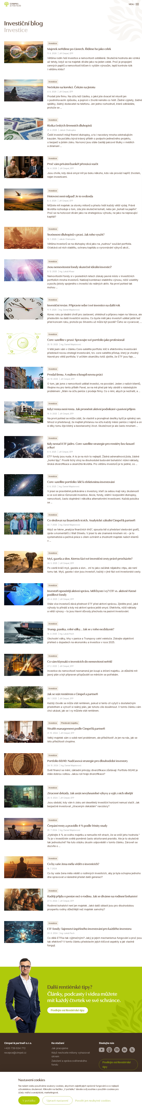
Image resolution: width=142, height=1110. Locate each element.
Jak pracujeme (59, 1048)
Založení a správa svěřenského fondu (69, 1062)
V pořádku (29, 1100)
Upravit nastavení (57, 1100)
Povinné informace (15, 1088)
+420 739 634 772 (15, 1048)
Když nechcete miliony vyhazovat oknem (70, 1054)
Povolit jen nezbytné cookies (93, 1100)
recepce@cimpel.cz (15, 1052)
